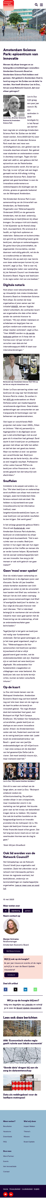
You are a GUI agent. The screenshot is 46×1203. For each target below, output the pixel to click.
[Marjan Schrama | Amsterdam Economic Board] (11, 919)
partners (28, 911)
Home (5, 1189)
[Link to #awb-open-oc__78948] (41, 4)
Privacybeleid (15, 1189)
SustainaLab (19, 528)
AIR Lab (10, 399)
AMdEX (14, 306)
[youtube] (5, 1194)
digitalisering (15, 911)
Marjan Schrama (11, 939)
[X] (15, 989)
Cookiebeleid (27, 1189)
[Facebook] (5, 989)
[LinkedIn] (25, 989)
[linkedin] (11, 1194)
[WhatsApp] (35, 989)
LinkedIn (29, 1005)
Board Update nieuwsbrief (29, 1008)
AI (6, 911)
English (36, 1189)
